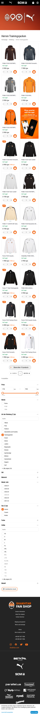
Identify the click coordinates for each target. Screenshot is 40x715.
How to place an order (20, 632)
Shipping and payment (20, 622)
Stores (20, 629)
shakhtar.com (14, 648)
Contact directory (20, 617)
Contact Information (20, 611)
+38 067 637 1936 (20, 636)
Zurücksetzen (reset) (10, 589)
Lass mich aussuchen (7, 712)
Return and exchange (20, 624)
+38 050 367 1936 (20, 639)
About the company (20, 614)
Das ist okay (34, 712)
